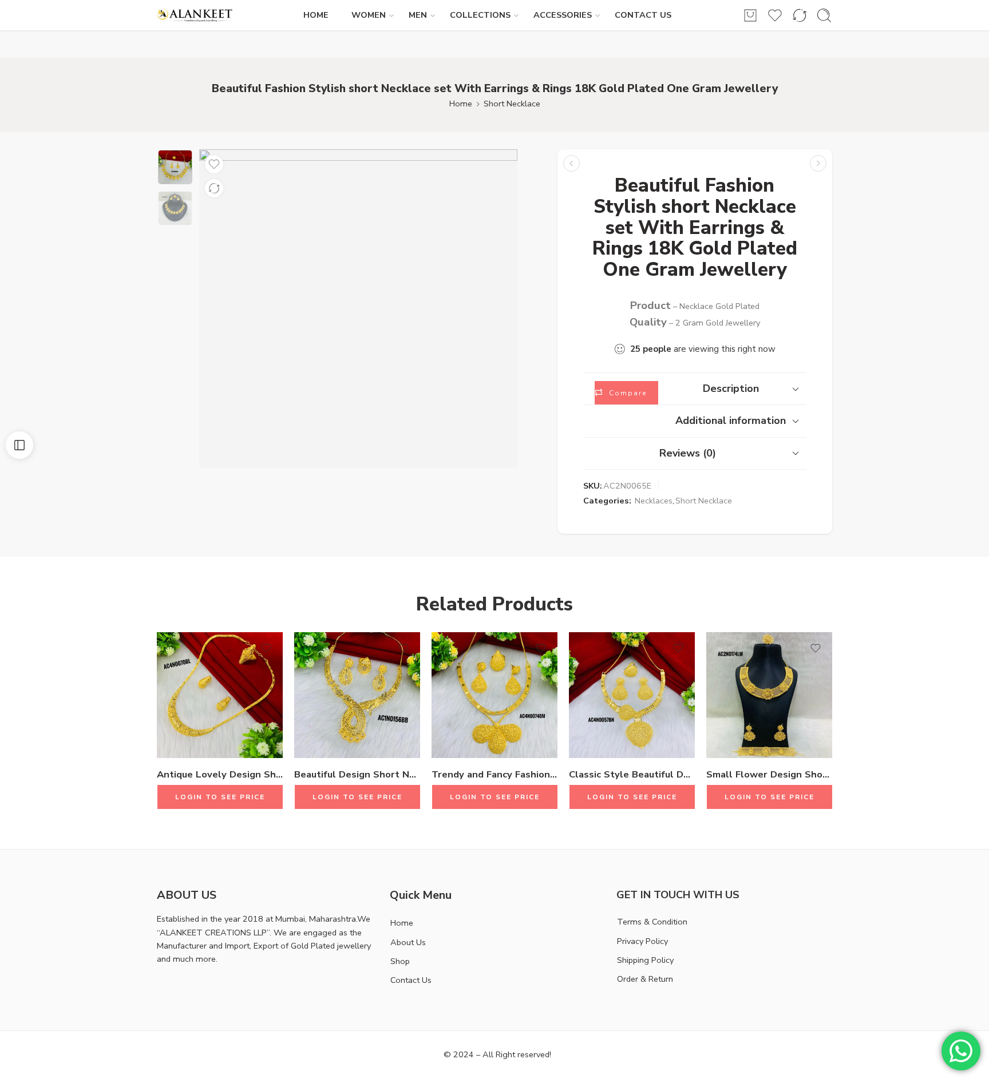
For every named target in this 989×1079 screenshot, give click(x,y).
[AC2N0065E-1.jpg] (175, 167)
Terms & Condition (652, 921)
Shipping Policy (645, 960)
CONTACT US (643, 15)
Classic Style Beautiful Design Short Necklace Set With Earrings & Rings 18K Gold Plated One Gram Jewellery (632, 774)
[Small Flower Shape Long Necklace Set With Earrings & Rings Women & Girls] (818, 163)
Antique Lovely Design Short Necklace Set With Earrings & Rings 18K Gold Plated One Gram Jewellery (220, 774)
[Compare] (214, 188)
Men (418, 15)
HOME (316, 15)
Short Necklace (512, 103)
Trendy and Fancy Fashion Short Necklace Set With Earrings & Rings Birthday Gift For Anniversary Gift (494, 774)
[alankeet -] (195, 15)
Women (368, 15)
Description (731, 388)
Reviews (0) (687, 453)
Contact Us (411, 980)
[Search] (824, 15)
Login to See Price (220, 797)
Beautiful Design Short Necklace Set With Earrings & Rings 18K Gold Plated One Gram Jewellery (357, 774)
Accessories (562, 15)
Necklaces (653, 500)
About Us (408, 942)
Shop (400, 961)
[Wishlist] (214, 164)
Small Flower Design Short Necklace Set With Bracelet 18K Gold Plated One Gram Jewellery (769, 774)
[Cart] (750, 15)
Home (460, 103)
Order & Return (645, 979)
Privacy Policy (642, 941)
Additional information (730, 420)
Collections (480, 15)
